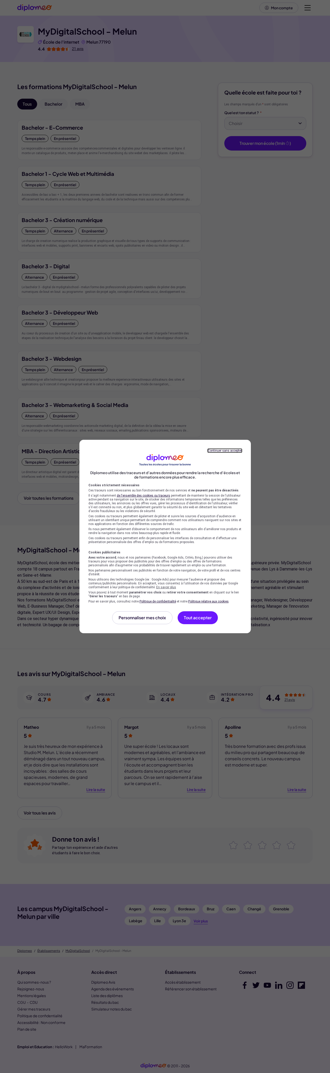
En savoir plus (166, 587)
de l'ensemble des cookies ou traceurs (143, 495)
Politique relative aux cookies (208, 601)
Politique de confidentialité (157, 601)
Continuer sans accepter (225, 450)
